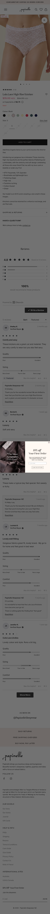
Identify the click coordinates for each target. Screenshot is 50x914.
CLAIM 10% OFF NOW (37, 467)
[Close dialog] (49, 442)
